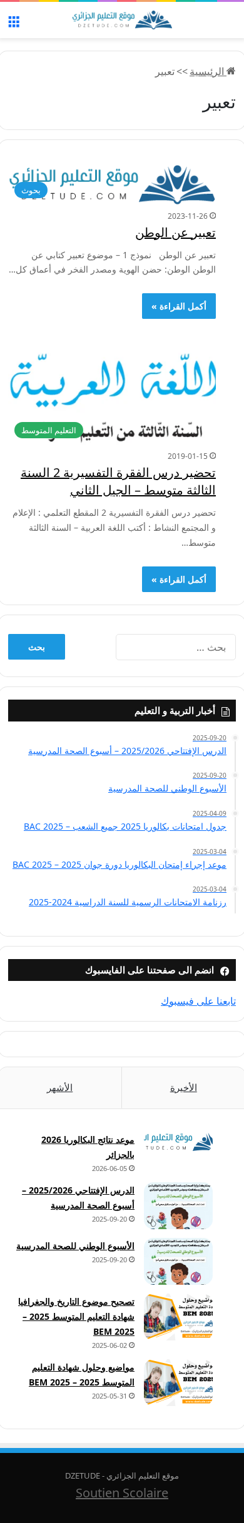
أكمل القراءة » (178, 306)
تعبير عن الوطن (175, 232)
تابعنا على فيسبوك (198, 1001)
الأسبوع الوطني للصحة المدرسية (75, 1246)
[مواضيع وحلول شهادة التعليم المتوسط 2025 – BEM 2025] (178, 1382)
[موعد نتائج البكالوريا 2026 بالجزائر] (178, 1142)
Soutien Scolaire (122, 1492)
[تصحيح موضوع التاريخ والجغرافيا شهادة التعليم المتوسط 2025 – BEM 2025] (178, 1317)
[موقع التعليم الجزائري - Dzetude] (122, 20)
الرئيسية (208, 71)
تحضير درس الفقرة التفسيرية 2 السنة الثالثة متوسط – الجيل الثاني (118, 481)
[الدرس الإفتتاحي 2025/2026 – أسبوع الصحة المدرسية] (178, 1205)
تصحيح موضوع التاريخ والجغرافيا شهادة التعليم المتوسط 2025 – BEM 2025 (76, 1316)
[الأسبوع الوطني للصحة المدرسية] (178, 1261)
